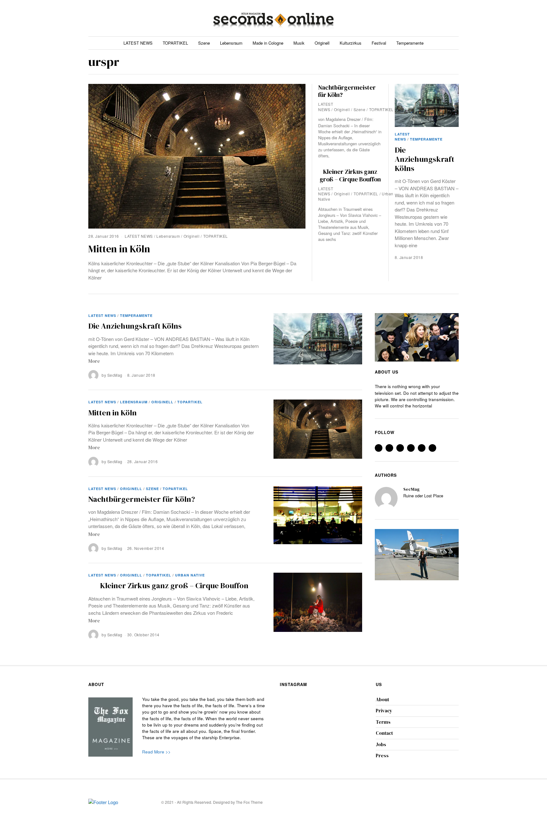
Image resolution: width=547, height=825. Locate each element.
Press (382, 755)
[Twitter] (425, 18)
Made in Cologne (268, 43)
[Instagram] (432, 18)
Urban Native (190, 575)
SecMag (115, 375)
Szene (204, 43)
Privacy (384, 710)
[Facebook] (417, 18)
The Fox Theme (249, 802)
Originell (322, 43)
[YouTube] (440, 18)
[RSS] (447, 18)
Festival (379, 43)
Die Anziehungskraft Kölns (424, 159)
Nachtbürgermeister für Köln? (347, 91)
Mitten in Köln (119, 249)
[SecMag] (386, 498)
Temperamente (410, 43)
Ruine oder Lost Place (423, 496)
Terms (383, 722)
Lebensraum (231, 43)
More (94, 361)
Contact (384, 733)
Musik (299, 43)
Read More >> (156, 752)
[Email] (455, 18)
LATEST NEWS (138, 43)
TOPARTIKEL (175, 43)
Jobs (381, 744)
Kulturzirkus (351, 43)
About (382, 699)
